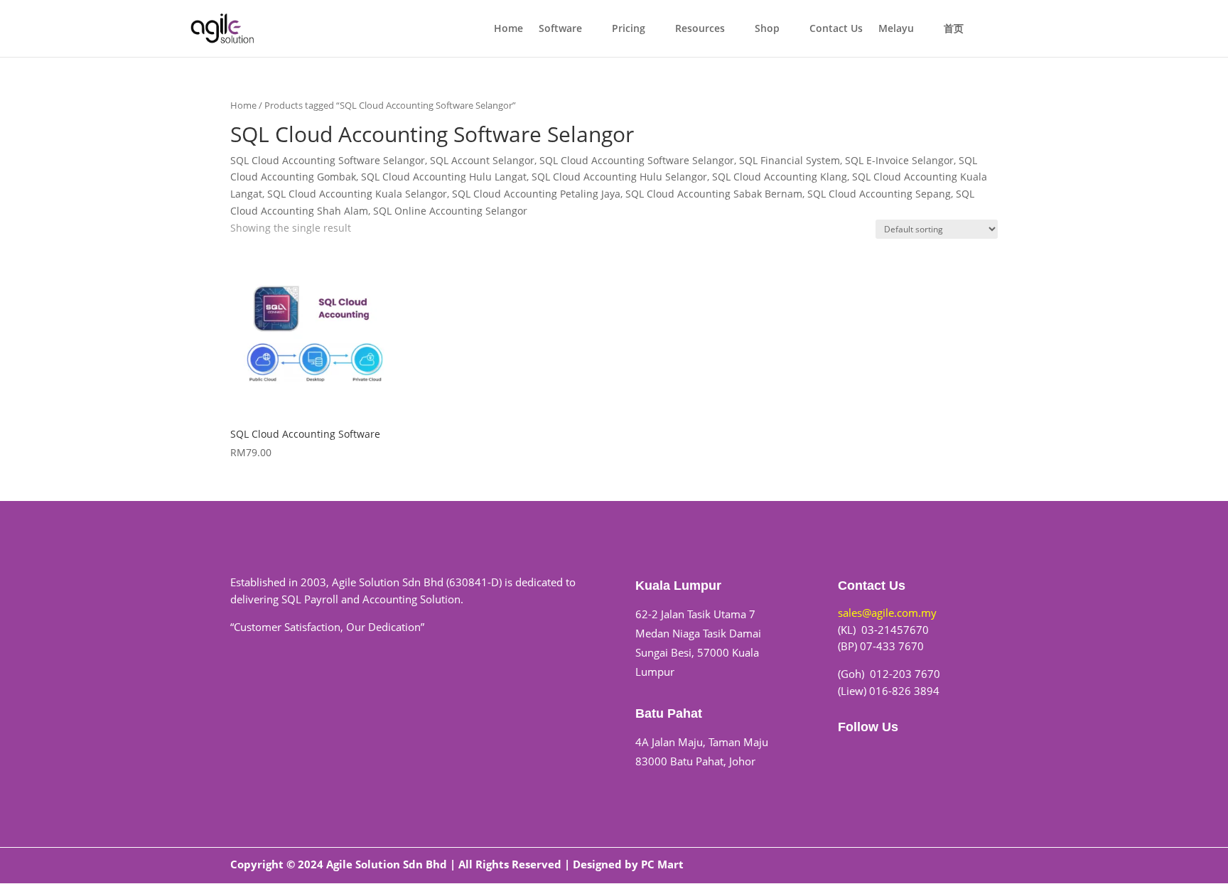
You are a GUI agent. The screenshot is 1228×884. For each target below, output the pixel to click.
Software (560, 29)
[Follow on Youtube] (877, 756)
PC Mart (662, 864)
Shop (767, 29)
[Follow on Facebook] (849, 756)
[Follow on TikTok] (934, 756)
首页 (954, 29)
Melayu (896, 29)
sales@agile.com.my (887, 612)
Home (508, 29)
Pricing (628, 29)
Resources (700, 29)
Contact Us (836, 29)
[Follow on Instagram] (906, 756)
